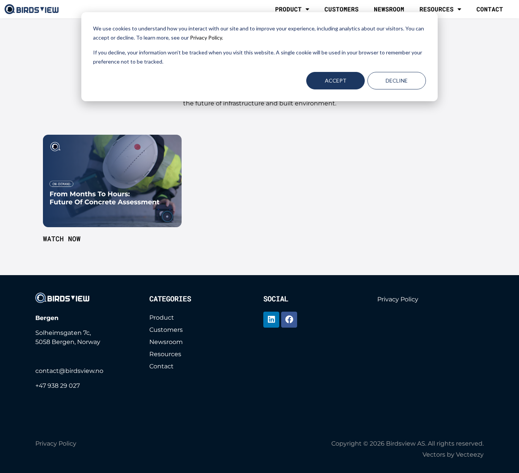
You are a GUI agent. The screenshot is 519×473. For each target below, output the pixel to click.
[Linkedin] (271, 320)
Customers (341, 9)
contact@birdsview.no (69, 370)
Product (288, 9)
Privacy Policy (397, 299)
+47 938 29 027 (57, 385)
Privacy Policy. (206, 37)
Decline (397, 80)
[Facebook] (289, 320)
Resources (436, 9)
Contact (489, 9)
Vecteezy (470, 454)
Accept (336, 80)
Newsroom (389, 9)
